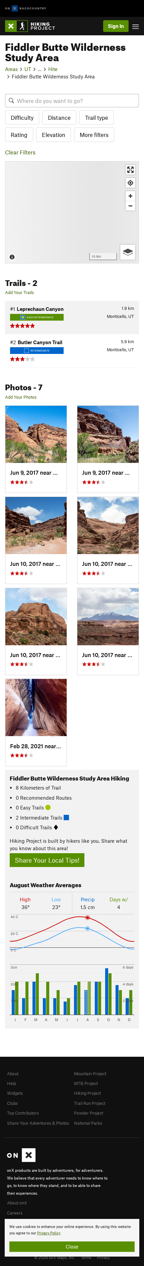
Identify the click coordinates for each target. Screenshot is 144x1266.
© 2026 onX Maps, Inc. (54, 1257)
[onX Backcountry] (25, 8)
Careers (14, 1213)
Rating (19, 134)
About (12, 1073)
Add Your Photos (21, 397)
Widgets (15, 1093)
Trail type (96, 117)
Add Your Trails (19, 292)
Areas (11, 69)
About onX (17, 1202)
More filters (94, 134)
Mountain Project (90, 1073)
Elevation (53, 134)
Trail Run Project (89, 1103)
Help (11, 1083)
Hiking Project (87, 1093)
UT (27, 69)
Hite (53, 69)
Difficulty (22, 117)
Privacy (103, 1257)
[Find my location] (130, 183)
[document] (72, 1238)
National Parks (88, 1123)
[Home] (33, 26)
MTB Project (86, 1083)
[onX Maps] (21, 1160)
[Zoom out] (130, 206)
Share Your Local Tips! (47, 860)
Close (72, 1246)
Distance (59, 117)
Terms (86, 1257)
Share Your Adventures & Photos (38, 1123)
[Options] (127, 252)
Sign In (116, 26)
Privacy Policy (48, 1233)
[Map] (72, 212)
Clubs (12, 1103)
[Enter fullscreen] (130, 170)
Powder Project (88, 1113)
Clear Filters (20, 152)
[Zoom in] (130, 196)
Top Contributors (23, 1113)
